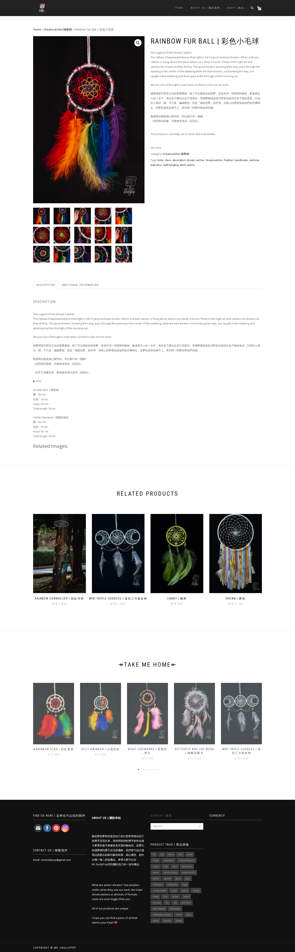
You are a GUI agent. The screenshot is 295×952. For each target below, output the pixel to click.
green (178, 878)
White (179, 914)
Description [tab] (45, 284)
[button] (137, 42)
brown (156, 860)
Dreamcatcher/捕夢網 (58, 29)
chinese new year (186, 860)
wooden (167, 920)
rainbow (254, 160)
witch (183, 165)
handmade (241, 160)
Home (179, 8)
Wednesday (175, 908)
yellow (179, 920)
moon (174, 890)
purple (175, 896)
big (162, 854)
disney (156, 872)
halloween (157, 884)
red (167, 902)
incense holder (159, 890)
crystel (156, 866)
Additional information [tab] (80, 284)
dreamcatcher (214, 160)
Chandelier (169, 860)
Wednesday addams (162, 914)
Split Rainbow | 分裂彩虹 (53, 749)
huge (184, 884)
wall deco (156, 165)
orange (196, 890)
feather (228, 160)
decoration (179, 160)
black (170, 854)
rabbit (186, 896)
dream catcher (195, 160)
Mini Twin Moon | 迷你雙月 (241, 749)
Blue (180, 854)
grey (188, 878)
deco (168, 160)
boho (161, 160)
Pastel (155, 896)
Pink (165, 896)
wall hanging (170, 165)
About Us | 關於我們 (205, 8)
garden (167, 878)
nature (185, 890)
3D (154, 854)
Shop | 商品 (235, 8)
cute (166, 866)
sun (175, 902)
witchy (191, 165)
